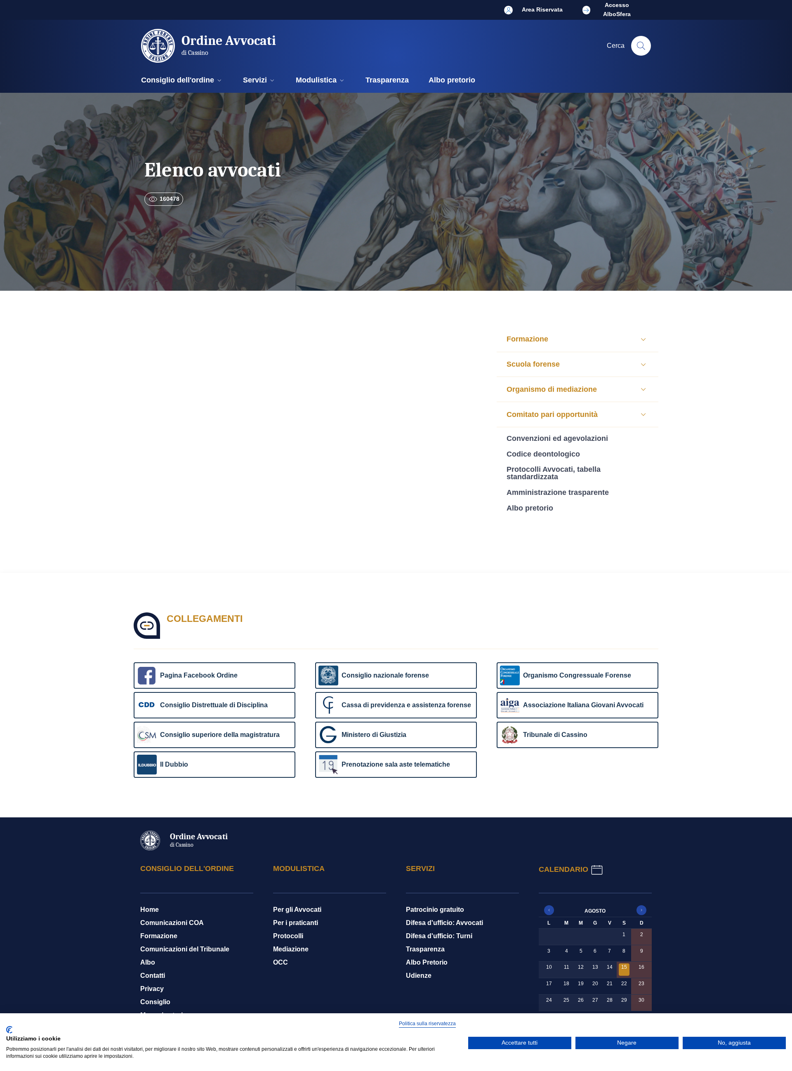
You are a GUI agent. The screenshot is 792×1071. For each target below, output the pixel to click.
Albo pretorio (530, 508)
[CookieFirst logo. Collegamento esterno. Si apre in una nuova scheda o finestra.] (9, 1029)
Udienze (418, 975)
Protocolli (288, 935)
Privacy (152, 988)
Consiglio (155, 1001)
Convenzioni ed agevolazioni (557, 438)
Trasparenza (425, 949)
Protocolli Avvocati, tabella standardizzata (554, 473)
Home (149, 909)
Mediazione (291, 949)
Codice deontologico (543, 454)
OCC (280, 962)
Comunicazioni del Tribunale (184, 949)
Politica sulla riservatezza (427, 1023)
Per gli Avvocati (297, 909)
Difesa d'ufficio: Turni (439, 935)
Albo (147, 962)
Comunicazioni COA (172, 922)
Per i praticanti (295, 922)
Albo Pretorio (427, 962)
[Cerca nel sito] (641, 46)
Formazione (158, 935)
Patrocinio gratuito (435, 909)
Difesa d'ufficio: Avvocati (444, 922)
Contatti (152, 975)
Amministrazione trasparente (558, 492)
